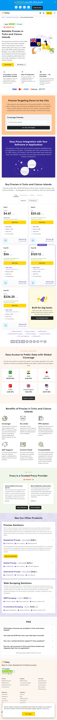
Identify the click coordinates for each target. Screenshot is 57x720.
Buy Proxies (8, 65)
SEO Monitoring (42, 689)
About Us (22, 694)
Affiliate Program (24, 698)
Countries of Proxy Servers (12, 17)
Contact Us (23, 702)
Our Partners (23, 700)
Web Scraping (41, 687)
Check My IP (5, 700)
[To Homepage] (6, 13)
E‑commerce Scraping (25, 683)
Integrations (5, 696)
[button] (28, 629)
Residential (23, 195)
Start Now (15, 222)
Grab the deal (37, 8)
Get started (4, 694)
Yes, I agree (28, 714)
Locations (4, 698)
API (2, 702)
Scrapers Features (24, 685)
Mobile (32, 195)
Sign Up (49, 13)
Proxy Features (5, 687)
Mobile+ (40, 195)
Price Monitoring (42, 680)
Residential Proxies (6, 680)
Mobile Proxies (5, 683)
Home (3, 17)
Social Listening (42, 685)
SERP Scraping (23, 680)
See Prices (20, 65)
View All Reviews (22, 507)
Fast (16, 195)
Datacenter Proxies (6, 685)
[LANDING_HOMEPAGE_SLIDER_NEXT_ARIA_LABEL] (54, 493)
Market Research (42, 683)
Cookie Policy (45, 708)
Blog (21, 696)
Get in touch (37, 653)
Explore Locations (28, 398)
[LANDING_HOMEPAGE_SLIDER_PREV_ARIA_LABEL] (3, 493)
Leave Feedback (35, 507)
